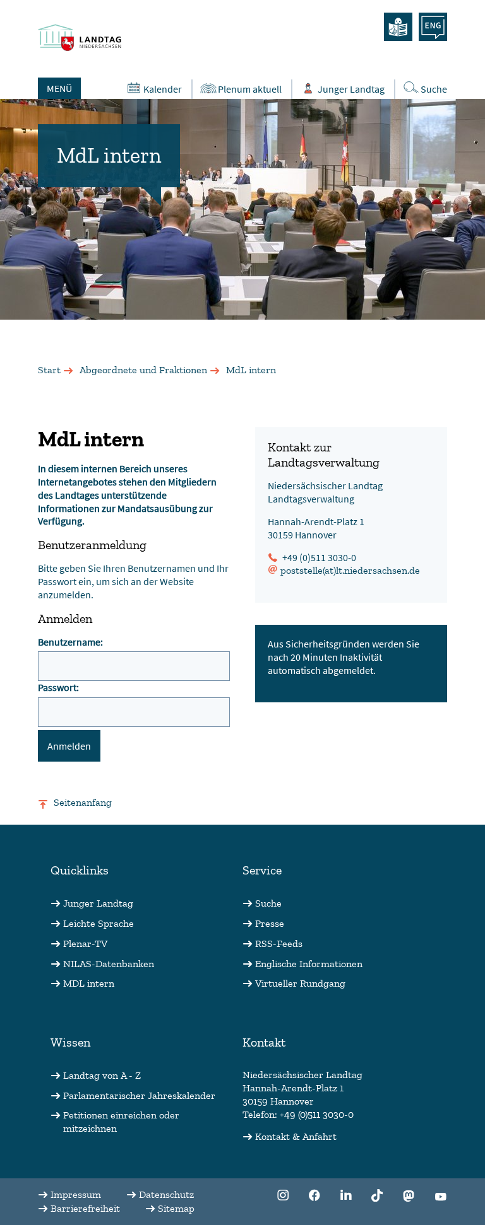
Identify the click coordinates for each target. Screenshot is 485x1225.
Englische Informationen (308, 964)
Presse (269, 923)
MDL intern (88, 983)
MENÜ (59, 88)
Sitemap (176, 1208)
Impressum (76, 1194)
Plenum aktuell (250, 89)
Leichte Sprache (98, 923)
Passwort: (58, 687)
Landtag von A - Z (102, 1075)
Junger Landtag (351, 89)
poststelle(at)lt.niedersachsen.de (350, 570)
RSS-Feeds (278, 943)
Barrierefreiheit (85, 1208)
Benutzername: (70, 642)
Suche (434, 89)
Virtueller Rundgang (300, 983)
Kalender (162, 89)
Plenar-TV (85, 943)
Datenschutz (166, 1194)
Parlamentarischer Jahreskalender (139, 1095)
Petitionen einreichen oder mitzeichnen (121, 1121)
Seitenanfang (83, 802)
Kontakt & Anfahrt (296, 1136)
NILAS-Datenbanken (108, 964)
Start (49, 370)
